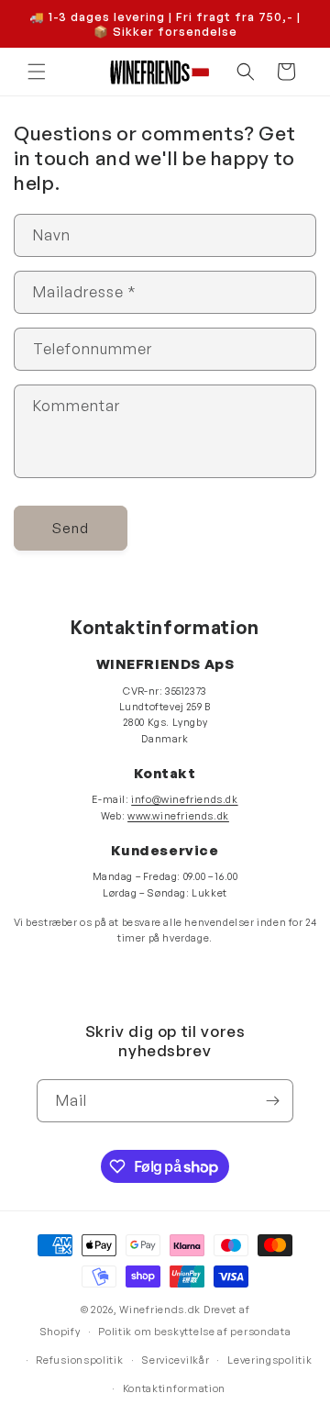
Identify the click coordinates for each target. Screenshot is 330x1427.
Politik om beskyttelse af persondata (194, 1331)
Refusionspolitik (79, 1360)
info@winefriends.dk (184, 799)
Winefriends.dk (160, 1309)
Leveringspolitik (269, 1360)
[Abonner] (272, 1100)
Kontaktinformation (174, 1388)
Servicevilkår (175, 1360)
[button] (36, 71)
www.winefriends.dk (178, 815)
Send (70, 528)
